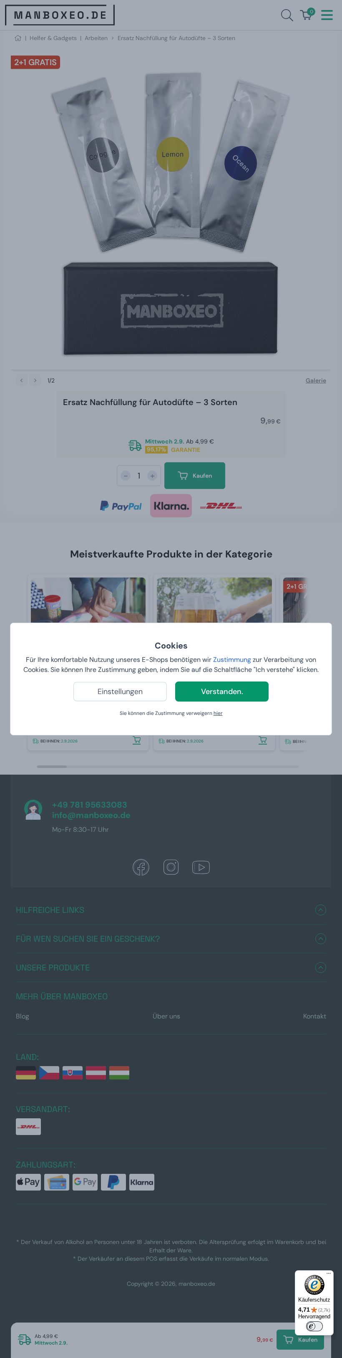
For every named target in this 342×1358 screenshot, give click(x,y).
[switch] (314, 1326)
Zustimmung (232, 659)
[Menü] (329, 1275)
